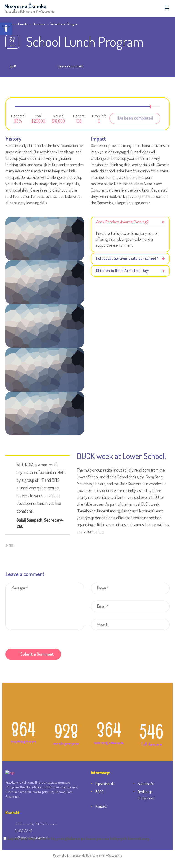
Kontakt (101, 806)
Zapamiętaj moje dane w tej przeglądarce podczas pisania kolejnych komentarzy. (78, 838)
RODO (99, 791)
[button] (6, 29)
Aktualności (146, 783)
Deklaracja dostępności (146, 794)
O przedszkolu (105, 783)
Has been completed (135, 117)
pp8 (13, 66)
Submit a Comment (37, 653)
